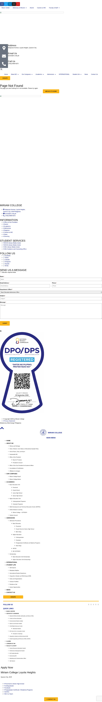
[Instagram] (14, 4)
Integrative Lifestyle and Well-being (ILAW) (20, 576)
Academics (39, 74)
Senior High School (17, 495)
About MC (14, 74)
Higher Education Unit (15, 498)
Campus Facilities (14, 581)
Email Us (12, 53)
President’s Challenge (17, 633)
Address (12, 45)
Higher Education (17, 534)
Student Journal (14, 515)
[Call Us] (4, 64)
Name (2, 276)
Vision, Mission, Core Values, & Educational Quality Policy (24, 448)
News (86, 74)
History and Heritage (15, 446)
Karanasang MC (13, 655)
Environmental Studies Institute (16, 621)
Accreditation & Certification (16, 468)
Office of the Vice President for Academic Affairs (22, 465)
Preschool (15, 487)
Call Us (11, 61)
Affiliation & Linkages (15, 471)
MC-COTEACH (16, 551)
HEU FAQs (18, 545)
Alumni (32, 8)
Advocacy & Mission (19, 8)
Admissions (50, 74)
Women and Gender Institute (16, 623)
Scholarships (13, 554)
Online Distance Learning (16, 509)
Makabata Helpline (14, 570)
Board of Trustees (17, 460)
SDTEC (14, 548)
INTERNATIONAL (64, 74)
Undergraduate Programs (19, 501)
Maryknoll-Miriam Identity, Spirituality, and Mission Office (22, 616)
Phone (54, 283)
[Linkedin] (10, 4)
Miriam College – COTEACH (20, 512)
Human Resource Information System (18, 648)
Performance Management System (17, 650)
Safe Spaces (13, 567)
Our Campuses (26, 74)
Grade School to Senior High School (25, 529)
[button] (1, 69)
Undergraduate (20, 537)
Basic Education (17, 523)
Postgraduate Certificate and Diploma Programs (28, 543)
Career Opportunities (15, 587)
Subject (2, 295)
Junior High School (17, 493)
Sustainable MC (14, 454)
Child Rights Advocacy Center (16, 626)
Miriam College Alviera (15, 479)
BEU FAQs (18, 531)
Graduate (18, 540)
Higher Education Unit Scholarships (22, 559)
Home (6, 74)
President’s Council (17, 462)
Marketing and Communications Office (18, 658)
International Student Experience (18, 573)
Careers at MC (41, 8)
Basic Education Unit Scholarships (21, 556)
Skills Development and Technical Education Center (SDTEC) (25, 506)
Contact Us (94, 74)
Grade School (16, 490)
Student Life (76, 74)
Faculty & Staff (53, 8)
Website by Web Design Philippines (10, 423)
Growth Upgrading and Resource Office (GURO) (20, 638)
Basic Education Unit (15, 484)
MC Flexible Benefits (14, 653)
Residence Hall (13, 584)
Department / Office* (6, 289)
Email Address (4, 283)
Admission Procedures (15, 520)
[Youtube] (18, 4)
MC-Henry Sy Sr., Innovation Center (17, 631)
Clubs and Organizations (16, 578)
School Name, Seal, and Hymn (17, 451)
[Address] (4, 48)
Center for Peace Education (16, 618)
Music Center (6, 8)
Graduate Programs (18, 504)
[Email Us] (4, 56)
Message (3, 302)
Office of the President (15, 457)
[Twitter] (6, 4)
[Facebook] (2, 4)
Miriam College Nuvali (15, 476)
